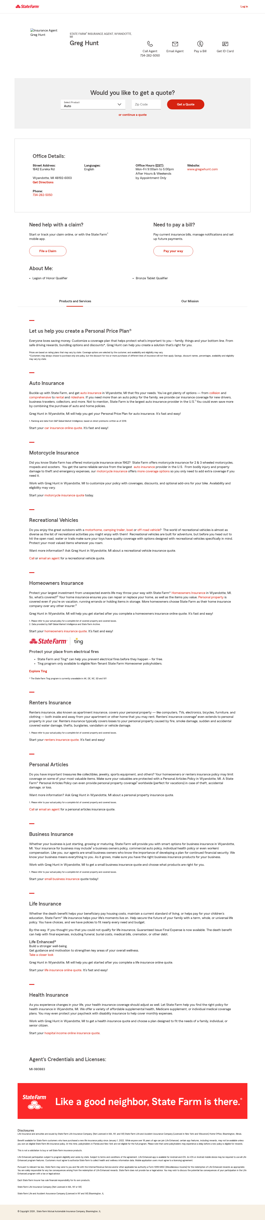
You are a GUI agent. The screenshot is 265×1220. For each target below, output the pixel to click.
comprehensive (40, 397)
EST (159, 165)
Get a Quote (185, 104)
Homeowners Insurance (188, 593)
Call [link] (31, 558)
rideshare (77, 397)
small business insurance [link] (62, 879)
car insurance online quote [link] (63, 428)
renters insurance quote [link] (62, 739)
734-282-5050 (42, 195)
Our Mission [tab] (190, 301)
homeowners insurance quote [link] (66, 631)
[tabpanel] (132, 175)
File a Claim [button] (47, 251)
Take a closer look (41, 954)
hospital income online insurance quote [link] (72, 1033)
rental (59, 397)
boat (129, 530)
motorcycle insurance (112, 471)
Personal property (211, 597)
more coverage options (153, 471)
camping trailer (114, 530)
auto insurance (90, 393)
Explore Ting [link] (38, 671)
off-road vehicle (148, 530)
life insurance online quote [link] (63, 970)
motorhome (93, 530)
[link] (175, 54)
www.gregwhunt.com (202, 169)
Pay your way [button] (173, 251)
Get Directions (43, 182)
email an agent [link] (49, 558)
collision (214, 393)
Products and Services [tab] (75, 301)
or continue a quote (133, 114)
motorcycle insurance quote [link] (64, 495)
